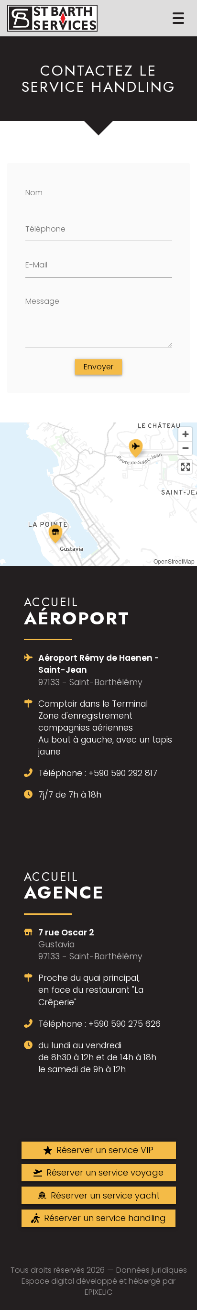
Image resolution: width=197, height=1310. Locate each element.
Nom (34, 193)
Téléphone (45, 228)
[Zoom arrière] (185, 448)
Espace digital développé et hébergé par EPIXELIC (98, 1287)
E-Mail (36, 265)
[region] (98, 494)
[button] (135, 447)
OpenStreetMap (174, 561)
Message (42, 301)
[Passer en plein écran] (185, 467)
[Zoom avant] (185, 434)
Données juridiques (151, 1270)
